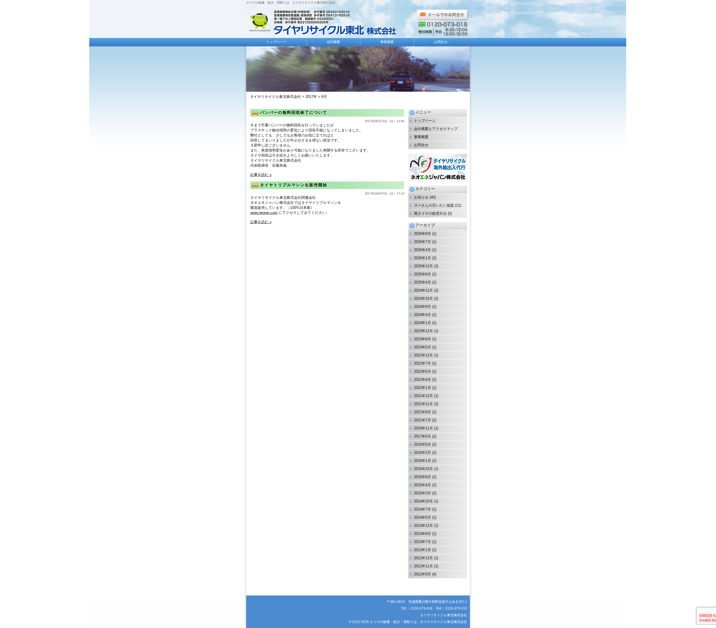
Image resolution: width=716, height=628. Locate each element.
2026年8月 (422, 234)
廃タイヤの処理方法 (430, 213)
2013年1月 (422, 550)
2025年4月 (422, 282)
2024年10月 (423, 298)
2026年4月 (422, 250)
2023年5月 (422, 347)
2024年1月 (422, 323)
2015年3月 (422, 493)
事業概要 (387, 42)
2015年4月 (422, 485)
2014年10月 (423, 501)
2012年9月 (422, 574)
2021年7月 (422, 420)
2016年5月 (422, 444)
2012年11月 (423, 566)
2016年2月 (422, 452)
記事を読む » (261, 175)
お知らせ (421, 197)
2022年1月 (422, 388)
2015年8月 (422, 477)
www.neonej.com (263, 213)
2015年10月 (423, 469)
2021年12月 (423, 396)
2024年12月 (423, 290)
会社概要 (333, 42)
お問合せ (440, 42)
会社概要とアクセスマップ (436, 129)
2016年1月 (422, 461)
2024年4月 (422, 315)
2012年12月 (423, 558)
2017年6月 (422, 436)
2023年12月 (423, 331)
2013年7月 (422, 542)
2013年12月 (423, 525)
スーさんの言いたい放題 (434, 205)
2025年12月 (423, 266)
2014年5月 (422, 517)
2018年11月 (423, 428)
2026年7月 (422, 242)
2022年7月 (422, 363)
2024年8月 (422, 306)
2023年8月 (422, 339)
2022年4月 (422, 379)
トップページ (276, 42)
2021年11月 (423, 404)
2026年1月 (422, 258)
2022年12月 (423, 355)
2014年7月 (422, 509)
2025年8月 (422, 274)
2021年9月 (422, 412)
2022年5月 (422, 371)
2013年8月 (422, 534)
